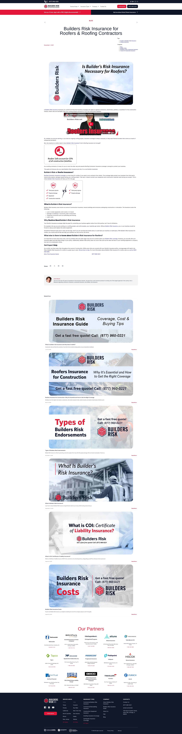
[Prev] (67, 22)
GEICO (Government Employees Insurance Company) (91, 679)
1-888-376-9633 (71, 665)
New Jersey (66, 719)
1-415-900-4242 (110, 666)
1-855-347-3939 (91, 665)
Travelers (110, 678)
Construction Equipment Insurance (90, 712)
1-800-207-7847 (91, 687)
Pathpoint (110, 659)
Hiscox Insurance (130, 660)
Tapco (51, 660)
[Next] (114, 22)
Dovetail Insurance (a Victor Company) (71, 640)
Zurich (130, 679)
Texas (64, 705)
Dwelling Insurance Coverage (91, 716)
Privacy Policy (110, 730)
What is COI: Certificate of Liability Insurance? (57, 556)
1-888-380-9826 (130, 647)
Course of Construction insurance (127, 50)
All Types (85, 723)
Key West (75, 708)
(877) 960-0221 (54, 1)
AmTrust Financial (51, 679)
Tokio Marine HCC (130, 640)
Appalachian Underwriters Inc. (71, 658)
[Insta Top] (135, 1)
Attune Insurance (110, 640)
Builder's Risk (123, 48)
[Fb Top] (131, 1)
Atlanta (75, 719)
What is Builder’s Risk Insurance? (54, 503)
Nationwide (52, 641)
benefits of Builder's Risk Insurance (128, 40)
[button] (50, 266)
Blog (121, 47)
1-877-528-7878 (51, 685)
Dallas (74, 716)
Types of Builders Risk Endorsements (55, 450)
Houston (75, 705)
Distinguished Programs (91, 639)
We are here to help (84, 250)
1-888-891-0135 (51, 647)
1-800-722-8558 (91, 646)
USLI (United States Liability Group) (71, 681)
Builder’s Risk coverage (111, 238)
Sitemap (119, 730)
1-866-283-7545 (130, 667)
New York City (77, 710)
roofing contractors (124, 42)
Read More (134, 349)
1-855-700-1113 (71, 647)
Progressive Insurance (91, 658)
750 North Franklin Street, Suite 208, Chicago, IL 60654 (130, 712)
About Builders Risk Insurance (108, 703)
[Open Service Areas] (78, 6)
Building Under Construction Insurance (129, 49)
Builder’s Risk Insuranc (54, 179)
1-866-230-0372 (110, 685)
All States (65, 722)
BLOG (91, 21)
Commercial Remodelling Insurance (90, 707)
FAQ (104, 714)
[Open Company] (98, 6)
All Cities (75, 722)
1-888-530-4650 (110, 647)
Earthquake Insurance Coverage (89, 719)
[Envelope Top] (137, 1)
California (65, 710)
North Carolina (67, 713)
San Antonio (76, 713)
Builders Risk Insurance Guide (109, 707)
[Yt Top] (133, 1)
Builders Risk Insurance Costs (53, 609)
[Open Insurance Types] (90, 6)
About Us (105, 711)
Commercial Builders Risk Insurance (90, 703)
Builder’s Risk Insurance (51, 109)
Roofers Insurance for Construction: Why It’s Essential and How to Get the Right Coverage (69, 397)
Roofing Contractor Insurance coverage (54, 175)
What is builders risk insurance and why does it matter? (60, 344)
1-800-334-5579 (51, 666)
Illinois (64, 716)
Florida (65, 708)
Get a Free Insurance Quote (51, 254)
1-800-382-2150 (130, 686)
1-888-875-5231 (71, 687)
